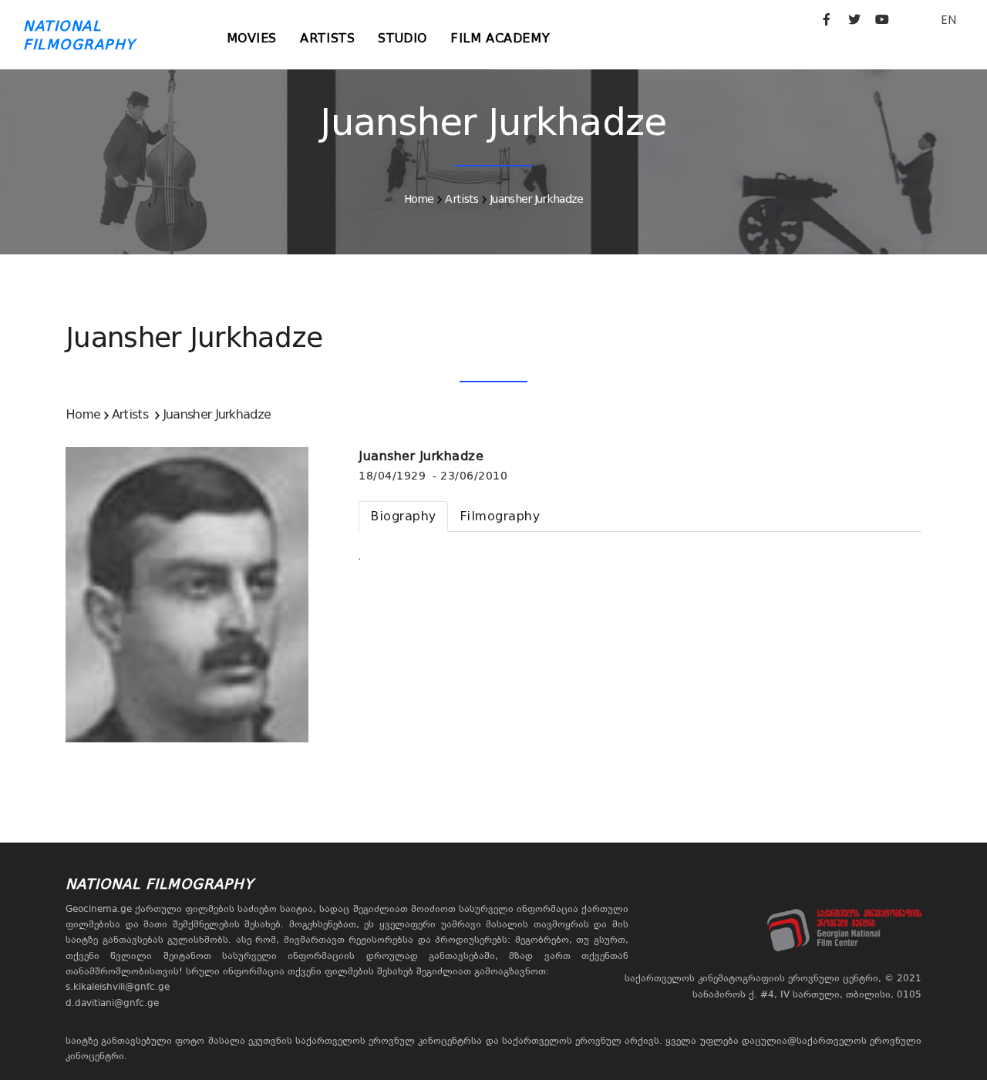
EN (948, 20)
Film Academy (500, 38)
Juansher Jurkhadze (536, 199)
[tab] (403, 516)
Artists (327, 38)
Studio (402, 38)
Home (419, 199)
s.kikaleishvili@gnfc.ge (118, 986)
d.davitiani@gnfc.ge (112, 1003)
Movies (252, 38)
